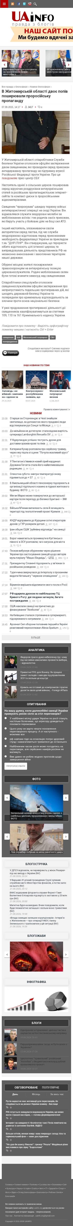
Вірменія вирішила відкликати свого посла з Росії (38, 584)
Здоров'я (53, 1188)
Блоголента (42, 1192)
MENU (4, 4)
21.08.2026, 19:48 (18, 914)
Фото (36, 779)
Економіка (56, 1184)
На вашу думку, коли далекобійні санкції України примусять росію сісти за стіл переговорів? (36, 712)
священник (8, 337)
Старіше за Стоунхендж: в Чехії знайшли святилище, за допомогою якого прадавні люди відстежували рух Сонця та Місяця (38, 422)
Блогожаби (36, 936)
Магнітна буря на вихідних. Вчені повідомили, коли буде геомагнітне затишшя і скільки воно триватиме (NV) (38, 908)
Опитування (36, 704)
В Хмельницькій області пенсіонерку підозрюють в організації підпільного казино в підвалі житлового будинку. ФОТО (39, 487)
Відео (14, 1192)
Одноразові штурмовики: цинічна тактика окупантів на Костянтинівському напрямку (43, 1031)
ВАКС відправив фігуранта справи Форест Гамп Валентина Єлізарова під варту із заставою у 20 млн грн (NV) (38, 895)
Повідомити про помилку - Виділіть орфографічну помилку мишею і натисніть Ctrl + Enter (35, 327)
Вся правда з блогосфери (14, 87)
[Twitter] (24, 4)
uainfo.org (38, 1208)
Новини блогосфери (40, 87)
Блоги (36, 1023)
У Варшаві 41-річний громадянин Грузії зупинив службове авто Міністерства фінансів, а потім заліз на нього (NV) (38, 883)
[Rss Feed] (12, 4)
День (15, 1094)
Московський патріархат (35, 337)
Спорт (61, 1188)
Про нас (9, 1216)
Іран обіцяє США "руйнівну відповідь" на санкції (37, 529)
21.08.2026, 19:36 (18, 926)
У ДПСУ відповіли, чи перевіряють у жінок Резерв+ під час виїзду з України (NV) (37, 872)
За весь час (57, 1094)
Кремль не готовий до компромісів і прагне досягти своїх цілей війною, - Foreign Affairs (44, 689)
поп (18, 337)
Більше (35, 637)
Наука (19, 1188)
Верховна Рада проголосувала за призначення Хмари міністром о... (20, 72)
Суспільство (44, 1184)
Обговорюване (26, 1087)
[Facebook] (18, 4)
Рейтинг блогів (55, 1192)
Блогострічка (36, 864)
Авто (41, 1188)
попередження (10, 342)
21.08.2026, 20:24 (18, 876)
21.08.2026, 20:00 (18, 901)
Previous (3, 64)
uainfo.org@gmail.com (45, 1216)
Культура (11, 1188)
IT (46, 1188)
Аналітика (36, 650)
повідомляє (9, 178)
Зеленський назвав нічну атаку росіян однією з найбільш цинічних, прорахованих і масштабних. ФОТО (36, 816)
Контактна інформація (24, 1216)
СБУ (52, 337)
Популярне (50, 1087)
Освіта (35, 1188)
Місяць (36, 1094)
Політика (33, 1184)
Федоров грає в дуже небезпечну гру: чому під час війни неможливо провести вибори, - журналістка (43, 660)
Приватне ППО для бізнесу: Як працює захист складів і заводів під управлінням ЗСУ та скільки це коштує (42, 675)
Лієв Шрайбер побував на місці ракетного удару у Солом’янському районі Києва (37, 853)
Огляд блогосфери (26, 1192)
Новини (36, 413)
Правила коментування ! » (57, 409)
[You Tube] (29, 4)
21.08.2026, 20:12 (18, 889)
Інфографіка (36, 982)
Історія (27, 1188)
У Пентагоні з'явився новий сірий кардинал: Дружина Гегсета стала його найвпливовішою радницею (37, 465)
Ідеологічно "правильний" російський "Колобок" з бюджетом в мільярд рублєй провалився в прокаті (42, 1061)
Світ (65, 1184)
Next (69, 64)
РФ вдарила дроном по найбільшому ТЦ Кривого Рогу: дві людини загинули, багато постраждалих (36, 597)
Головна (9, 1184)
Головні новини (21, 1184)
